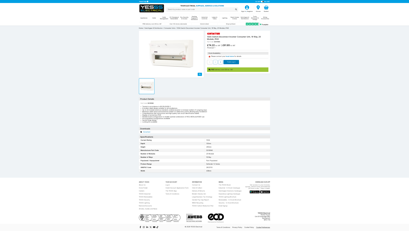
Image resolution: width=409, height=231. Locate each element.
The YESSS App (171, 191)
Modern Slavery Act (199, 194)
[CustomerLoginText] (247, 7)
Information (197, 182)
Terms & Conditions (172, 194)
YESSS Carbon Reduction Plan (202, 206)
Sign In (243, 11)
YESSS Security (144, 200)
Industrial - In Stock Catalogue (229, 188)
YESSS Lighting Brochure (227, 197)
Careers (141, 191)
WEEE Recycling (197, 203)
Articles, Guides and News (148, 209)
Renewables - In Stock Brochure (230, 200)
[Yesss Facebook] (140, 227)
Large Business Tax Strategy (202, 197)
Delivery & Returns (198, 191)
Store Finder (143, 188)
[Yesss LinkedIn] (147, 227)
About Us (142, 185)
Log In (168, 185)
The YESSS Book (225, 185)
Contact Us (196, 185)
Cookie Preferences (263, 227)
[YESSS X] (151, 227)
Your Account (171, 182)
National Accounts (145, 206)
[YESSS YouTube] (154, 227)
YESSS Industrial (144, 194)
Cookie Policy (249, 227)
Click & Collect (197, 188)
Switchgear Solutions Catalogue (230, 191)
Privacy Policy (237, 227)
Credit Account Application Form (177, 188)
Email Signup (223, 206)
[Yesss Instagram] (144, 227)
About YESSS (144, 182)
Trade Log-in (231, 62)
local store (230, 56)
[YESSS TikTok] (157, 227)
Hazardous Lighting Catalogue (229, 194)
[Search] (236, 9)
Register (250, 11)
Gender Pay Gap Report (200, 200)
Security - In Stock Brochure (229, 203)
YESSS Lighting (144, 203)
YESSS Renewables (145, 197)
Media (221, 182)
